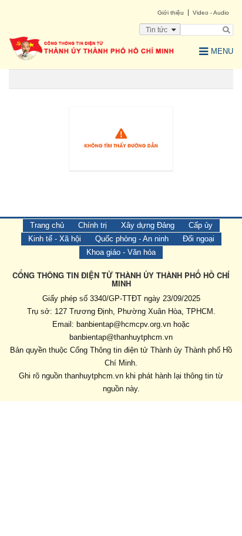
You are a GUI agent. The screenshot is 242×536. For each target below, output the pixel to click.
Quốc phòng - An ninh (132, 238)
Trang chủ (47, 225)
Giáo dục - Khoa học (62, 465)
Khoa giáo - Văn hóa (121, 252)
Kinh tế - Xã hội (54, 238)
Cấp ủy (201, 225)
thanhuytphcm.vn (94, 375)
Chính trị (92, 225)
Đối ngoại (198, 238)
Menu (222, 51)
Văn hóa (37, 445)
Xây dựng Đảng (147, 225)
